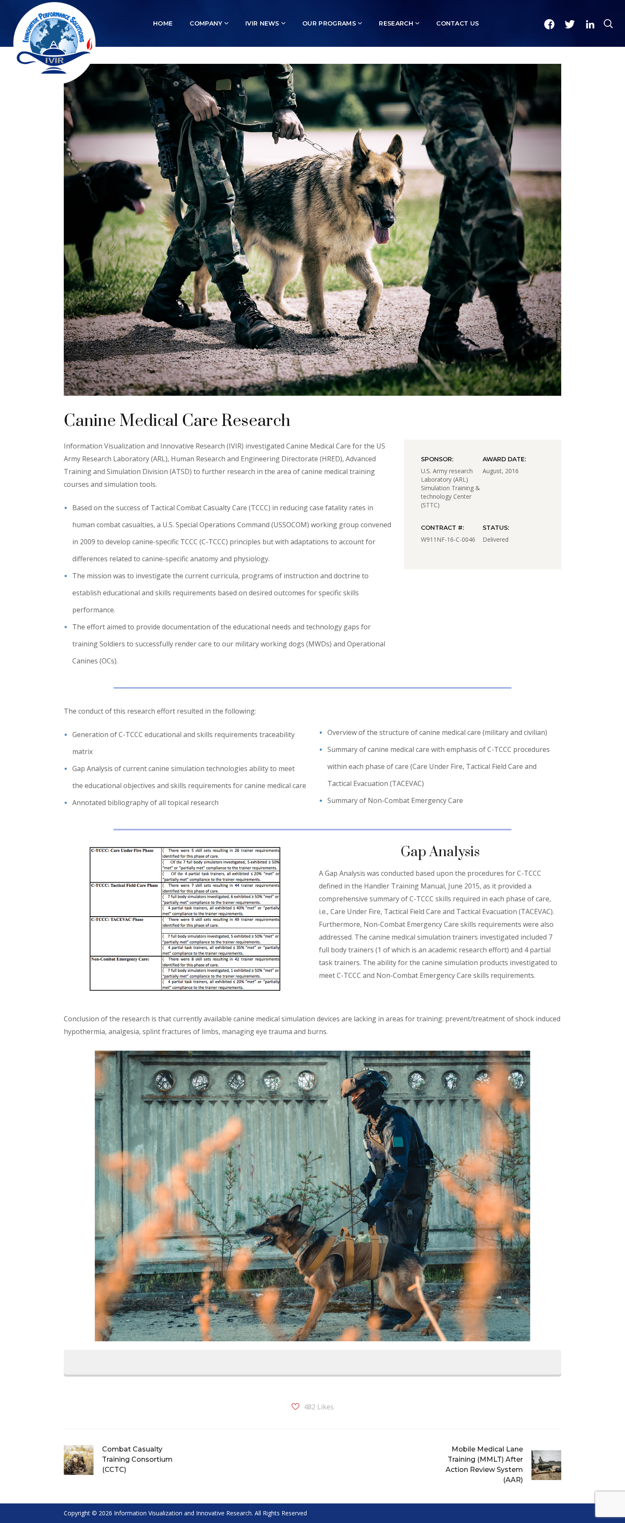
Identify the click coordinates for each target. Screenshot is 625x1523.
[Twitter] (570, 24)
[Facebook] (549, 24)
